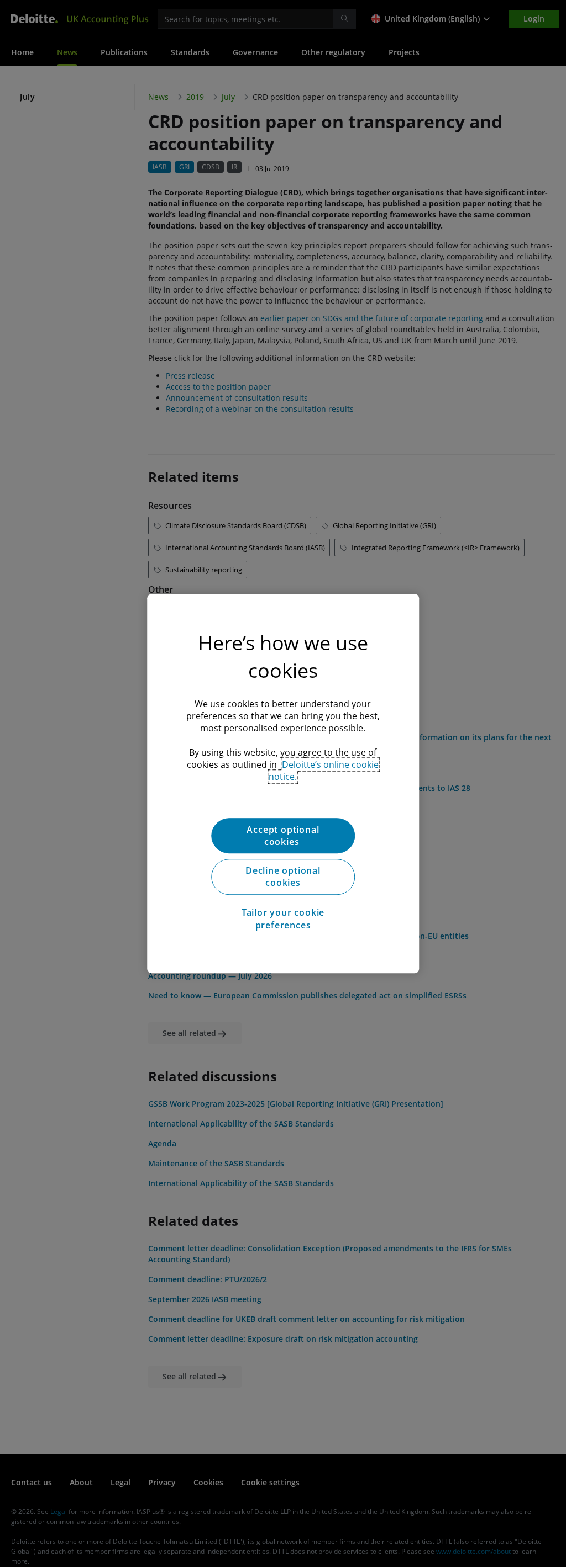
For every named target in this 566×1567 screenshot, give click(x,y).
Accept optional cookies (283, 836)
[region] (283, 784)
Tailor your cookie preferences (283, 918)
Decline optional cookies (283, 876)
